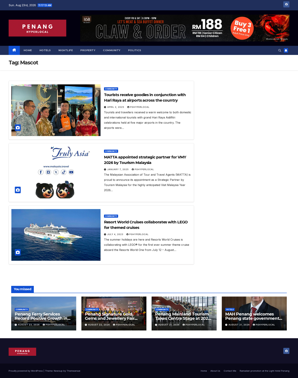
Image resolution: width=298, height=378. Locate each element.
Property (87, 50)
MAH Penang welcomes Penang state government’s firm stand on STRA (253, 318)
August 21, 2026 (169, 324)
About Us (215, 370)
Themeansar (73, 370)
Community (112, 50)
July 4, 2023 (115, 234)
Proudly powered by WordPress (26, 370)
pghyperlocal (140, 107)
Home (28, 50)
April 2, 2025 (116, 107)
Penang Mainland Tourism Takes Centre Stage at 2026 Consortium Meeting (182, 318)
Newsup (58, 370)
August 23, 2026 (29, 324)
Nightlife (65, 50)
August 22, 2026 (99, 324)
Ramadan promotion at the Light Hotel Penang (264, 370)
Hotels (45, 50)
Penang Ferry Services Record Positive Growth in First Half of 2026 (41, 318)
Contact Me (230, 370)
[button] (279, 50)
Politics (134, 50)
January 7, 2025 (118, 169)
